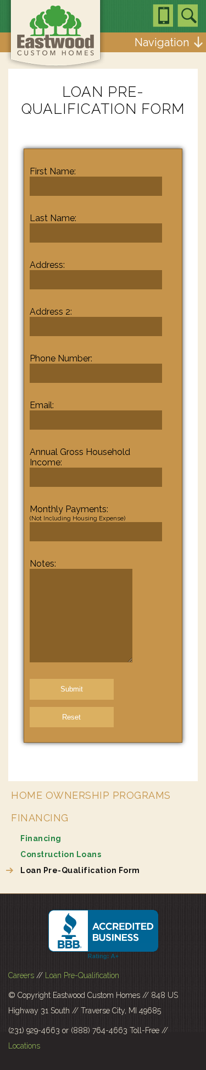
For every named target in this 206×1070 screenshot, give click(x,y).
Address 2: (51, 311)
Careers (21, 975)
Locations (24, 1045)
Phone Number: (61, 358)
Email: (42, 405)
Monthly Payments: (77, 513)
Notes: (43, 563)
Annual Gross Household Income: (80, 457)
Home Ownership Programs (91, 795)
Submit (71, 689)
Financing (40, 818)
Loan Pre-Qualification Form (80, 870)
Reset (71, 717)
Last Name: (53, 218)
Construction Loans (60, 854)
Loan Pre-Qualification (82, 975)
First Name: (53, 171)
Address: (47, 265)
